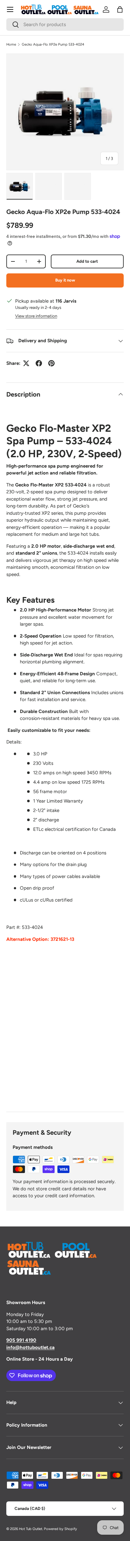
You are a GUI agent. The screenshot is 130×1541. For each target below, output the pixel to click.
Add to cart (87, 261)
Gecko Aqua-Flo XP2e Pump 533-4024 (53, 44)
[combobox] (65, 24)
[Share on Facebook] (38, 363)
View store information (36, 315)
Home (11, 44)
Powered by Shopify (60, 1529)
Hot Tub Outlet (30, 1529)
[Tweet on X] (26, 363)
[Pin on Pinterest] (51, 363)
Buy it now (65, 279)
